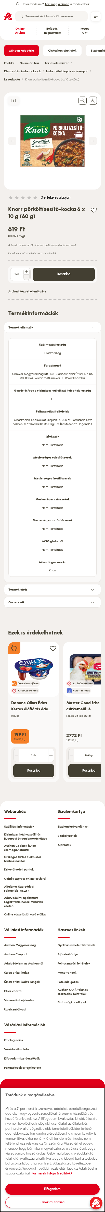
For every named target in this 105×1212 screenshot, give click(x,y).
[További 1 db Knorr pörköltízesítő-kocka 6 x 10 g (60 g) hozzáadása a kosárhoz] (26, 271)
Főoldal (9, 63)
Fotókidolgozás (68, 982)
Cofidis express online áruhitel (25, 878)
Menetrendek (67, 972)
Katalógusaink (13, 1040)
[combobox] (51, 16)
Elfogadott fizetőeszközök (22, 1058)
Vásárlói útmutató (16, 1049)
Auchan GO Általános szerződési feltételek (73, 992)
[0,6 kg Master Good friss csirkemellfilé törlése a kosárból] (71, 755)
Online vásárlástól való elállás (25, 914)
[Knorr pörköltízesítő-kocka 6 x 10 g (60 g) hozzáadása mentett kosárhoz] (94, 210)
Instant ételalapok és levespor (67, 71)
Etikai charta (12, 991)
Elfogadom (52, 1189)
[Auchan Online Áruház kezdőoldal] (8, 16)
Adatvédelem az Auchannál (23, 963)
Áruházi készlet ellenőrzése (27, 291)
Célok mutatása (52, 1202)
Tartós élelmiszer (57, 63)
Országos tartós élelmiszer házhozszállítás (22, 859)
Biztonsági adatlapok (72, 1002)
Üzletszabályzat (15, 1009)
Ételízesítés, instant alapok (22, 71)
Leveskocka (12, 79)
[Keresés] (21, 16)
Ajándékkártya (68, 954)
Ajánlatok (64, 845)
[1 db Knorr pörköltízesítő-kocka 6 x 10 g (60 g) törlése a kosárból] (26, 277)
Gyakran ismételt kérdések (76, 945)
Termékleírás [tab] (17, 589)
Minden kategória (21, 50)
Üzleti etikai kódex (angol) (22, 982)
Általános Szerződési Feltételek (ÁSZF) (19, 888)
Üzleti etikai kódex (16, 972)
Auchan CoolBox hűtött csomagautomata (20, 848)
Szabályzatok (67, 836)
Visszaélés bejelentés (19, 1000)
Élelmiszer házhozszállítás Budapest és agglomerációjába (25, 836)
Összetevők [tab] (16, 602)
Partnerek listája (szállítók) (52, 1173)
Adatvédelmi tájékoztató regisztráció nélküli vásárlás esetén (23, 902)
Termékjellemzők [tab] (20, 327)
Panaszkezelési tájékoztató (22, 1067)
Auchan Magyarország (20, 945)
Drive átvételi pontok (19, 869)
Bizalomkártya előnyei (73, 826)
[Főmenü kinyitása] (96, 16)
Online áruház (29, 63)
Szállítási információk (19, 826)
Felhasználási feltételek (74, 963)
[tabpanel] (52, 456)
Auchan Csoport (15, 954)
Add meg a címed (57, 4)
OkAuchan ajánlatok (62, 50)
